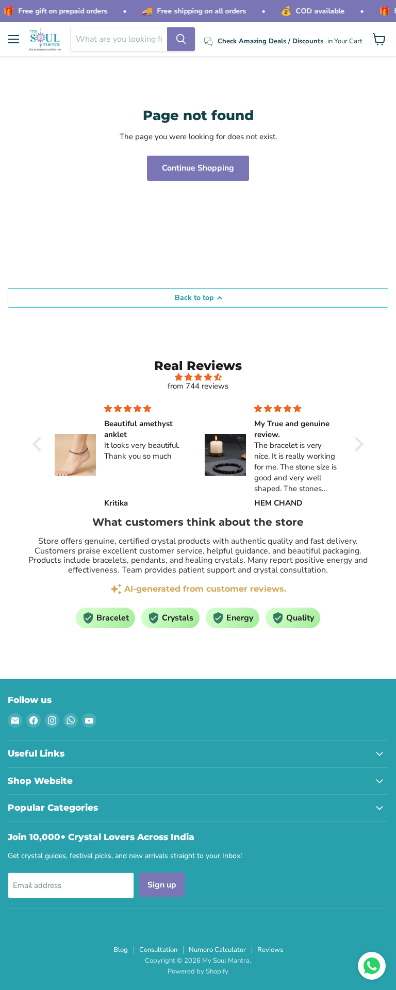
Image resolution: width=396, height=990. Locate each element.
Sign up (161, 885)
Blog (120, 949)
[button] (39, 444)
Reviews (270, 949)
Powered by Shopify (198, 971)
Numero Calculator (217, 949)
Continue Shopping (198, 168)
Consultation (158, 949)
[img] (197, 377)
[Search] (181, 39)
